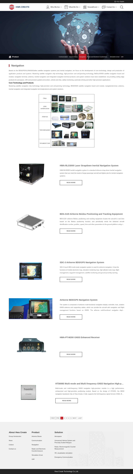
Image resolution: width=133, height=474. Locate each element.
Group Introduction (15, 436)
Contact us (12, 449)
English (122, 1)
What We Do (73, 7)
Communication (63, 57)
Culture (11, 444)
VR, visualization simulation (63, 453)
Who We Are (55, 7)
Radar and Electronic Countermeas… (97, 57)
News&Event (92, 7)
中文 (117, 1)
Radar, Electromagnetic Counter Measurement (65, 448)
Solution (59, 432)
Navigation (82, 57)
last (80, 418)
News (10, 440)
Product (35, 432)
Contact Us (111, 7)
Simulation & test (114, 57)
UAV (122, 57)
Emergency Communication (64, 457)
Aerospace (58, 436)
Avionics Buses (73, 57)
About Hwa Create (18, 432)
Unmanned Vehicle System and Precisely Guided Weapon (65, 441)
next (75, 418)
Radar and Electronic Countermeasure (39, 450)
